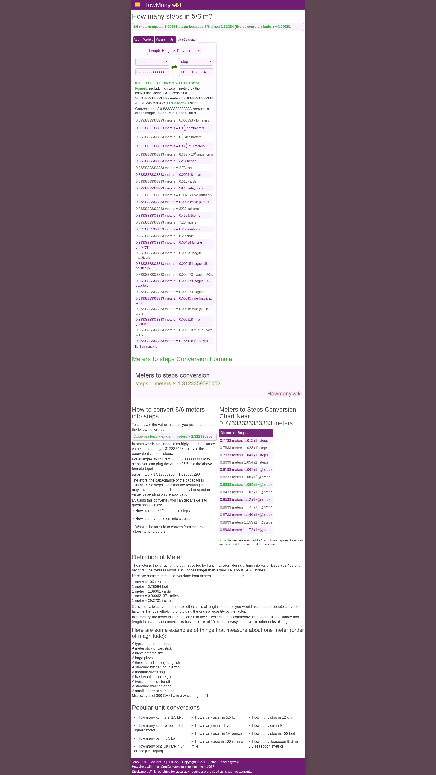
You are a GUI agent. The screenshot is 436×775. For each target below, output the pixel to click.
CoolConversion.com (176, 766)
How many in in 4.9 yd (212, 726)
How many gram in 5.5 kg (215, 717)
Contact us (157, 762)
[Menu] (137, 4)
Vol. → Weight (143, 39)
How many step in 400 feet (273, 733)
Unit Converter (187, 39)
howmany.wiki (148, 346)
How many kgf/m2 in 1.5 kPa (160, 717)
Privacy (174, 762)
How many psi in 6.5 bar (157, 738)
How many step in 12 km (272, 717)
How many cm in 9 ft (268, 726)
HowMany (162, 4)
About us (139, 762)
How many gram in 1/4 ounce (218, 733)
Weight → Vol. (165, 39)
